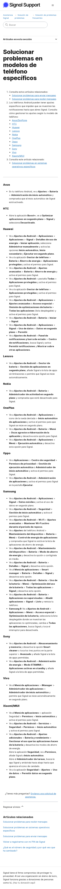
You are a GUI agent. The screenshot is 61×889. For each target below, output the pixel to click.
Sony (14, 148)
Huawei (16, 127)
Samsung (16, 145)
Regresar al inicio (12, 807)
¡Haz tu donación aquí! (24, 882)
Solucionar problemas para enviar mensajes (34, 95)
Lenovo (16, 131)
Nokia (15, 134)
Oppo (15, 141)
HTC (14, 123)
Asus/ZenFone (19, 120)
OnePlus (16, 138)
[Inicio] (23, 5)
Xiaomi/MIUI (18, 155)
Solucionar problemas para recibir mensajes (34, 99)
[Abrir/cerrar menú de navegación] (52, 5)
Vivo (14, 152)
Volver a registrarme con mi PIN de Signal (24, 841)
